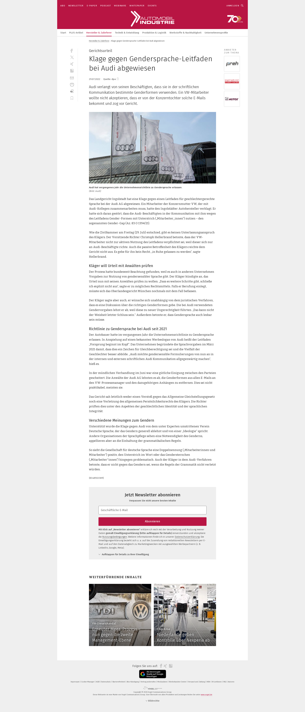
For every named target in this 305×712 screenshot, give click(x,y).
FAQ (225, 682)
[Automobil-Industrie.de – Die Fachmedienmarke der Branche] (63, 32)
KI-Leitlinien (217, 682)
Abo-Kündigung (133, 682)
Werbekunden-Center (178, 682)
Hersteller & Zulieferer (99, 32)
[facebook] (72, 50)
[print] (72, 84)
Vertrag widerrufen (148, 682)
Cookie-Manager (88, 682)
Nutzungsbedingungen (114, 536)
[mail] (72, 78)
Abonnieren (152, 521)
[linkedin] (72, 71)
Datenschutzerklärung (187, 536)
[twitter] (72, 57)
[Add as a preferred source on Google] (152, 674)
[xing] (72, 64)
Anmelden (233, 5)
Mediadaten (162, 682)
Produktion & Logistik (154, 32)
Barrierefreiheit (119, 682)
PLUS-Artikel (76, 32)
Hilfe (209, 682)
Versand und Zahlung (196, 682)
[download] (72, 91)
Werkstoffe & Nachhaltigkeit (185, 32)
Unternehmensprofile (216, 32)
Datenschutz (106, 682)
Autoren (231, 682)
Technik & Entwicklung (127, 32)
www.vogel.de (206, 695)
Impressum (75, 682)
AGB (98, 682)
